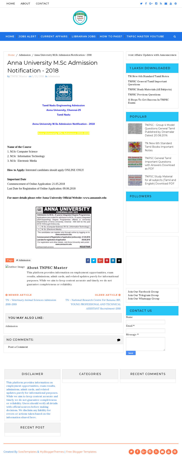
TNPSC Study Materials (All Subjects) (150, 89)
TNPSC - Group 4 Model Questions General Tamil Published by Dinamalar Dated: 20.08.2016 (160, 130)
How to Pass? (111, 36)
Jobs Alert (27, 36)
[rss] (161, 3)
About (25, 3)
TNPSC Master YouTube (145, 36)
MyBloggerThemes (52, 451)
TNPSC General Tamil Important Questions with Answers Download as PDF (160, 163)
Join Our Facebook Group (143, 291)
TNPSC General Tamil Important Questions (147, 83)
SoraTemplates (27, 451)
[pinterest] (176, 3)
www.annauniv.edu (94, 197)
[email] (166, 3)
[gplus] (150, 3)
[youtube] (171, 3)
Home (10, 3)
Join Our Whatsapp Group (143, 298)
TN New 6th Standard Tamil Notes (148, 76)
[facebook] (146, 3)
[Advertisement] (152, 260)
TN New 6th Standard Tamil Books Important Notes (159, 147)
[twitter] (141, 3)
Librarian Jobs (84, 36)
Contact (42, 3)
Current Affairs (54, 36)
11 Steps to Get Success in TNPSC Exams (148, 101)
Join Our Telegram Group (143, 295)
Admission (25, 55)
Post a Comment (18, 347)
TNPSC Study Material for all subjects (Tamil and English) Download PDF (160, 180)
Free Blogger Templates (81, 451)
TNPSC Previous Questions (144, 94)
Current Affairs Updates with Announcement (155, 55)
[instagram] (156, 3)
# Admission (23, 260)
